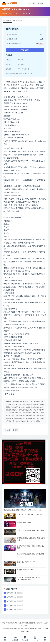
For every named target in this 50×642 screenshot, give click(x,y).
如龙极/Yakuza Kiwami (25, 570)
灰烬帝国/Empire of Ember (26, 562)
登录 (41, 3)
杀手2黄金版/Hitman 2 (25, 522)
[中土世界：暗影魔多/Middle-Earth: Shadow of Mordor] (10, 579)
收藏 (8, 430)
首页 (5, 640)
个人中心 (35, 640)
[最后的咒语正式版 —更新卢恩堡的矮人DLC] (10, 548)
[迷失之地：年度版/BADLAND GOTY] (10, 516)
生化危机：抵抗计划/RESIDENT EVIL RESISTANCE (22, 510)
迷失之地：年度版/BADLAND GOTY (30, 514)
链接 (16, 430)
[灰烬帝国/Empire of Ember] (10, 563)
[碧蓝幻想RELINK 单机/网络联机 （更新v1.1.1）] (10, 540)
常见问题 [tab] (19, 20)
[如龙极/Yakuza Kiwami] (10, 571)
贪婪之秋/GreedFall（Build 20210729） (31, 530)
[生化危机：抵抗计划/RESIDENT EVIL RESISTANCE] (25, 498)
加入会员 (25, 640)
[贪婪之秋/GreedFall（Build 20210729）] (10, 532)
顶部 (45, 640)
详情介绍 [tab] (8, 20)
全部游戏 (4, 13)
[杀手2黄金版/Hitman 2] (10, 524)
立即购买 (25, 50)
